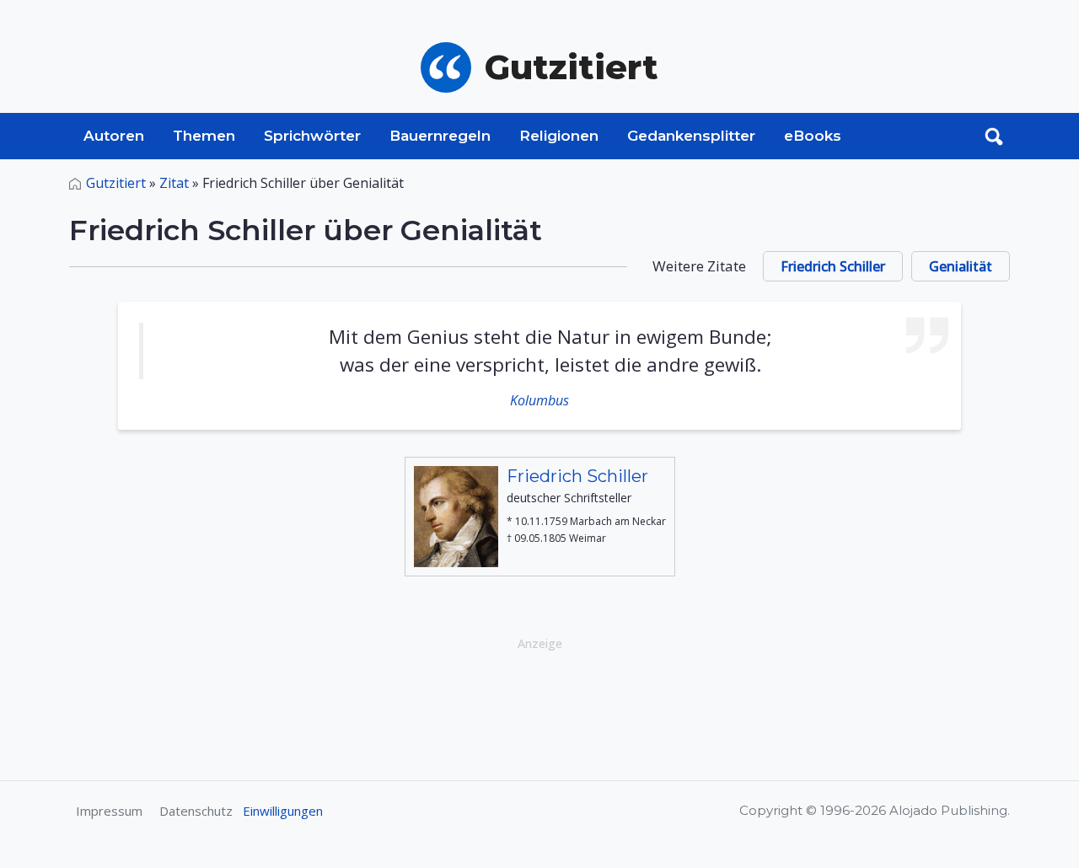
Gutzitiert (116, 183)
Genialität (960, 266)
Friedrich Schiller (833, 266)
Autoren (113, 135)
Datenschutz (196, 810)
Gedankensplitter (691, 135)
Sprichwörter (312, 135)
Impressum (109, 810)
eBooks (812, 135)
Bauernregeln (440, 135)
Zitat (174, 183)
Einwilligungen (283, 810)
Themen (204, 135)
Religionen (559, 135)
